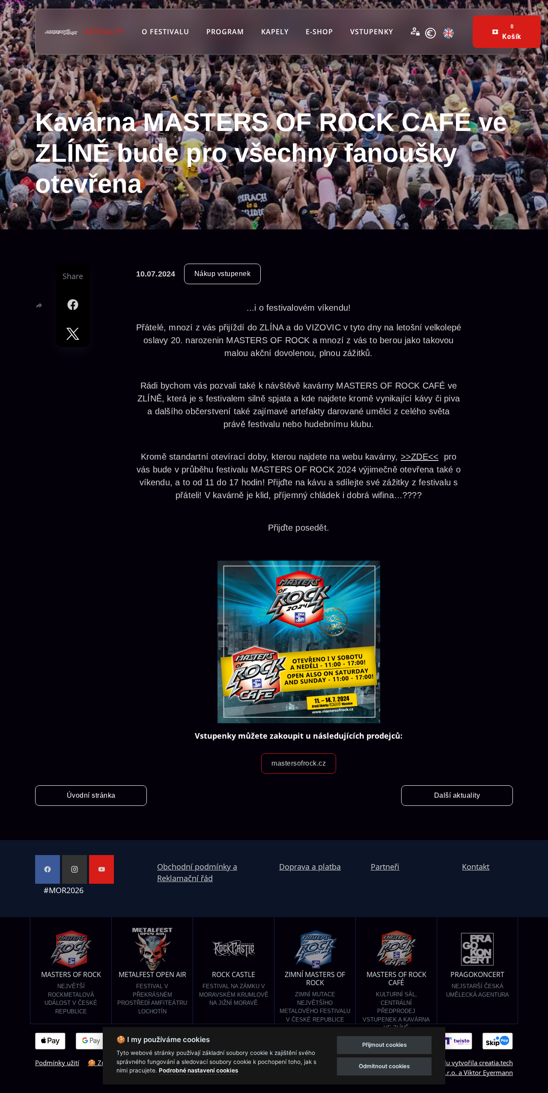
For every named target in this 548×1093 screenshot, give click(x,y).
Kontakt (475, 866)
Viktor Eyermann (488, 1072)
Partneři (385, 866)
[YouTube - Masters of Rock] (101, 869)
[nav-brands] (61, 31)
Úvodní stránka (91, 795)
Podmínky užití (57, 1062)
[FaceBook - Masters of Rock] (47, 869)
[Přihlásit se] (415, 32)
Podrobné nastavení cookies (198, 1070)
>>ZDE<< (419, 456)
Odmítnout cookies (384, 1066)
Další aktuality (457, 795)
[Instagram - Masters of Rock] (74, 869)
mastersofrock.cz (298, 763)
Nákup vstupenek (222, 273)
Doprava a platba (310, 866)
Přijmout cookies (384, 1044)
